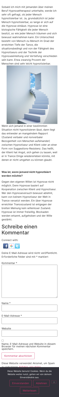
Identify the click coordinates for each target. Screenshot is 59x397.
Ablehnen (41, 383)
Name (6, 303)
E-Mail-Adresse (12, 315)
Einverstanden (20, 383)
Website (6, 328)
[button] (6, 247)
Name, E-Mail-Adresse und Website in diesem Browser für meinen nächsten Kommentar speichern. (29, 346)
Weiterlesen (29, 390)
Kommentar (9, 263)
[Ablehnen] (54, 381)
